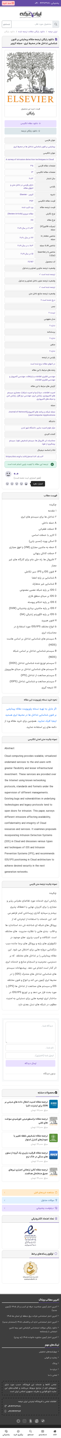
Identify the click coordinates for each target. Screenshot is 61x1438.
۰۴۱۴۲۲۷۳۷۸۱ (14, 1406)
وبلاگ (54, 1363)
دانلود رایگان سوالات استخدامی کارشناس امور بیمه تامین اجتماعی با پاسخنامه (33, 1329)
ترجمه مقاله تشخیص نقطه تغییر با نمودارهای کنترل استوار (31, 1138)
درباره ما (53, 1369)
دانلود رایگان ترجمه (29, 131)
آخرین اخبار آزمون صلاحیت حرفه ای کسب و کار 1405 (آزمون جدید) (31, 1308)
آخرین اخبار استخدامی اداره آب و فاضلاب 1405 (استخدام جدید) (30, 1322)
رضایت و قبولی (50, 1357)
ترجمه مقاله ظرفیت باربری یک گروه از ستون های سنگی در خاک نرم (26, 1155)
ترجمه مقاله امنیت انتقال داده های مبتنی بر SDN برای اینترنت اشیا (26, 1104)
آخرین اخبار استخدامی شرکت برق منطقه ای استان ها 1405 (32, 1316)
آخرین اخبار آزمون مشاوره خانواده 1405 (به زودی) (35, 1337)
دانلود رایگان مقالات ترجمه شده (31, 31)
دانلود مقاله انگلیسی (29, 123)
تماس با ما (52, 1375)
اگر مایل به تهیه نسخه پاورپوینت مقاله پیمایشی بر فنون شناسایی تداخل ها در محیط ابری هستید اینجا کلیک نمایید (30, 715)
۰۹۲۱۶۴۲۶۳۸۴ (14, 1411)
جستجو (6, 24)
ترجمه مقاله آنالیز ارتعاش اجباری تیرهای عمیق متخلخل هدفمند (28, 1171)
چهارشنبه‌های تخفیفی (48, 1351)
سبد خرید (7, 3)
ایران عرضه (52, 31)
